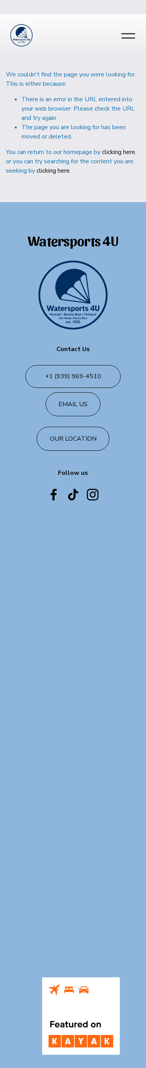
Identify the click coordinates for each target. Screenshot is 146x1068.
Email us (73, 404)
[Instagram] (92, 494)
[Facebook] (53, 494)
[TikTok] (73, 494)
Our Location (73, 438)
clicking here (118, 152)
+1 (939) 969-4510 (73, 376)
